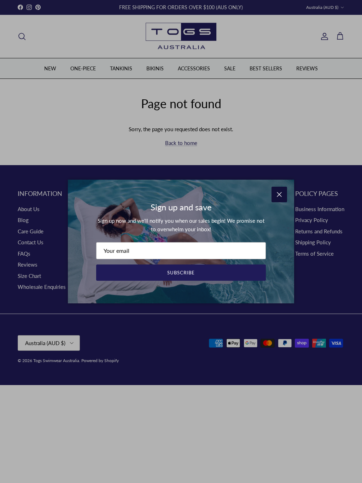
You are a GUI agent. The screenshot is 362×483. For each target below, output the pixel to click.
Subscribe (181, 272)
